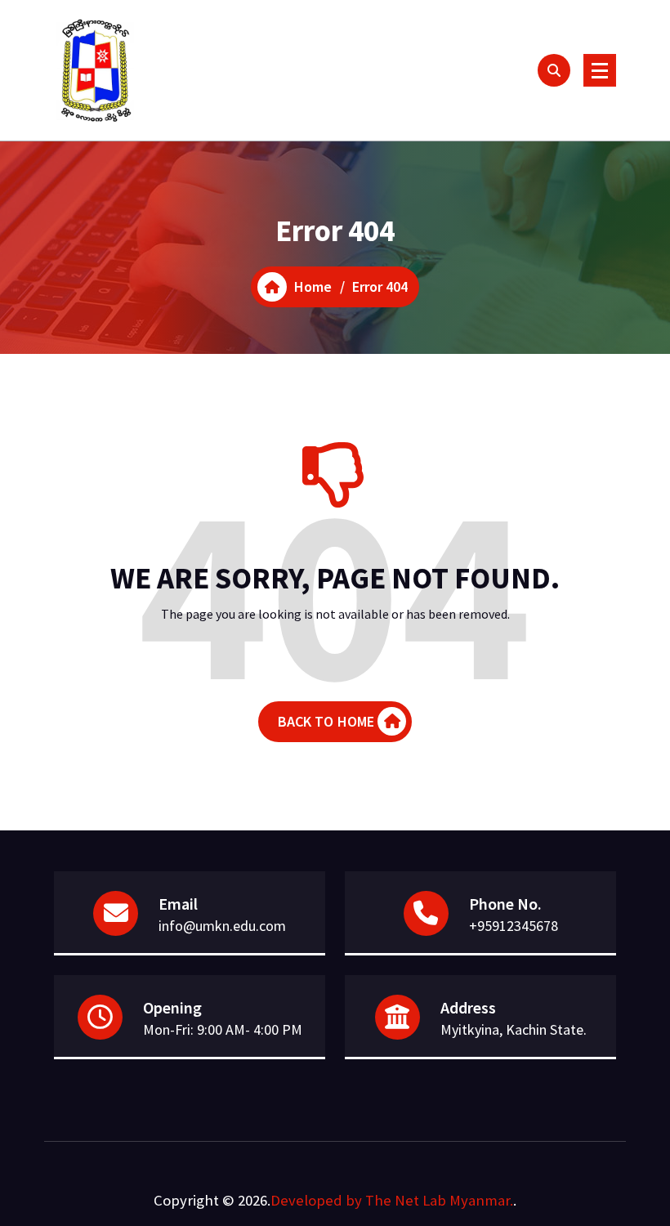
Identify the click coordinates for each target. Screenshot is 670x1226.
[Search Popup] (554, 70)
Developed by (316, 1200)
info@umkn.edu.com (222, 925)
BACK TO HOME (326, 721)
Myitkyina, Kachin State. (513, 1029)
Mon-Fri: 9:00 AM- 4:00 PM (222, 1029)
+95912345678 (513, 925)
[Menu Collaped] (599, 70)
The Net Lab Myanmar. (439, 1200)
